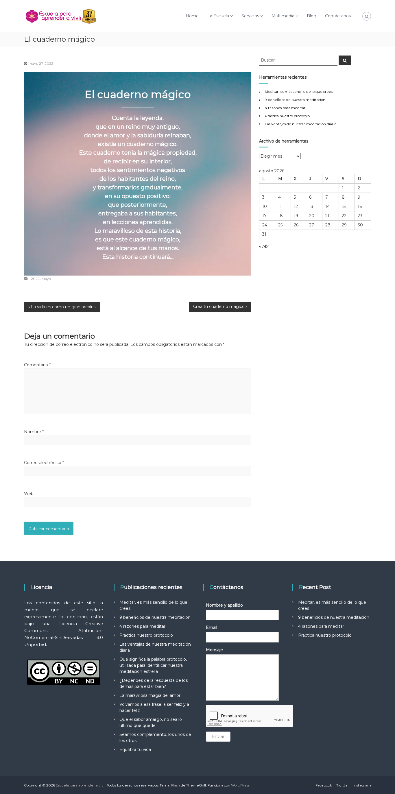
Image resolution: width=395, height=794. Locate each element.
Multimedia (283, 16)
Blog (311, 16)
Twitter (342, 785)
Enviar (218, 736)
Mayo (46, 278)
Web (29, 493)
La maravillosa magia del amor (149, 695)
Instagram (362, 785)
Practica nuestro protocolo (287, 116)
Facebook (323, 785)
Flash (175, 785)
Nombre (34, 431)
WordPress (240, 785)
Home (192, 16)
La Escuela (218, 16)
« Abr (264, 246)
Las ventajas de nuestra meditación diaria (300, 124)
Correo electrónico (44, 462)
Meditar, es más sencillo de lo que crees (299, 91)
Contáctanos (338, 16)
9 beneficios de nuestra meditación (295, 99)
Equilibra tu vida (135, 749)
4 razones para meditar (285, 108)
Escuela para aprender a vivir (81, 785)
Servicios (250, 16)
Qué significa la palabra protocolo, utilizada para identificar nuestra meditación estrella (153, 665)
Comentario (37, 365)
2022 (35, 278)
